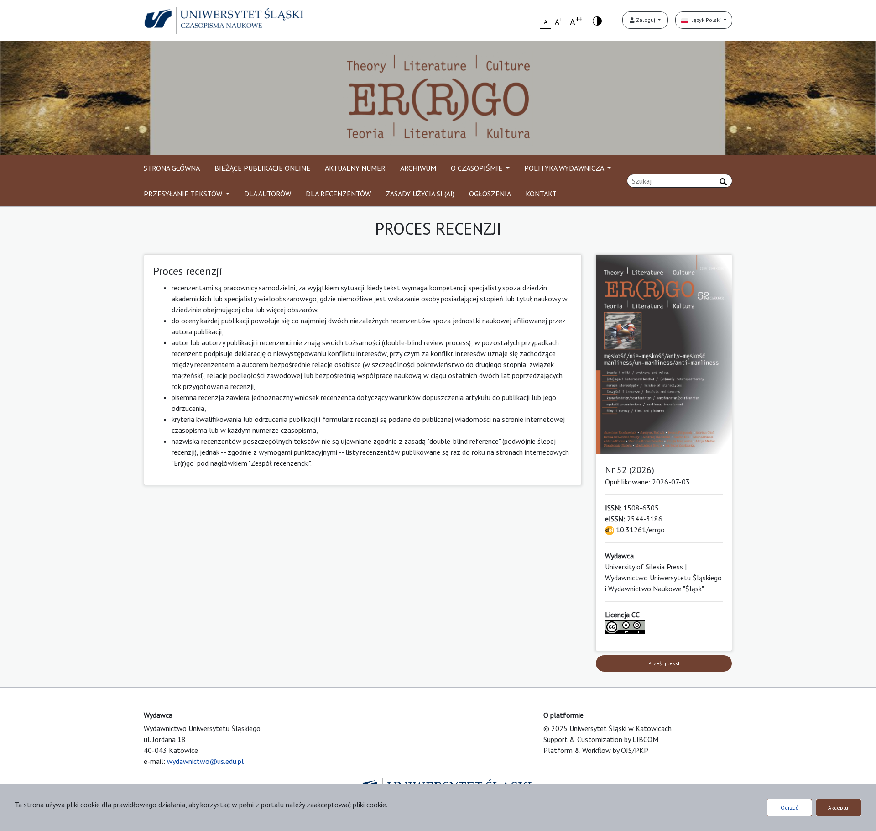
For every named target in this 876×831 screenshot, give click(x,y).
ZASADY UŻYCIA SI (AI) (420, 193)
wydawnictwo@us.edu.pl (205, 761)
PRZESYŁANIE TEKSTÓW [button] (184, 193)
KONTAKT (541, 193)
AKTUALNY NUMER (355, 168)
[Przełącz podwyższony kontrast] (597, 20)
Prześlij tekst (664, 663)
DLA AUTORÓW (267, 193)
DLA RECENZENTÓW (338, 193)
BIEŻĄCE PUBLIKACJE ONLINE (262, 168)
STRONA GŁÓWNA (172, 168)
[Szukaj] (723, 181)
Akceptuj (839, 807)
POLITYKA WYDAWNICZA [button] (564, 168)
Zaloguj (646, 19)
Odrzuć (789, 807)
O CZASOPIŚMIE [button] (477, 168)
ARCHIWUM (418, 168)
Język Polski (705, 19)
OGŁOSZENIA (490, 193)
